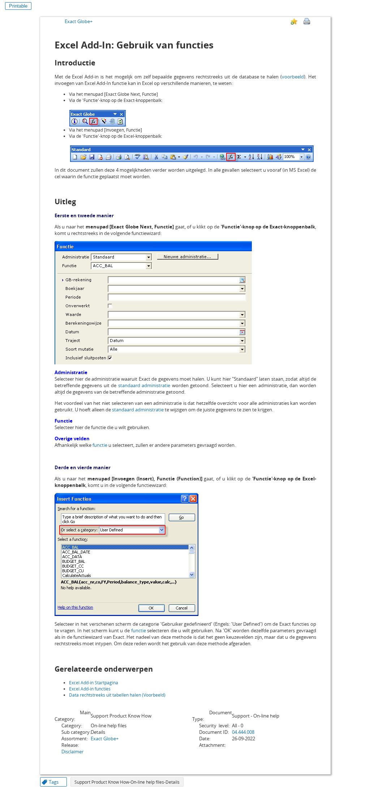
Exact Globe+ (78, 21)
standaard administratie (144, 385)
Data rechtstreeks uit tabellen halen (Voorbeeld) (117, 695)
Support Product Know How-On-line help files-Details (127, 782)
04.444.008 (243, 732)
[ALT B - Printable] (306, 21)
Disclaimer (72, 751)
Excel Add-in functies (90, 689)
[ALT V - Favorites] (294, 21)
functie (99, 445)
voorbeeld (293, 76)
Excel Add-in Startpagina (93, 683)
